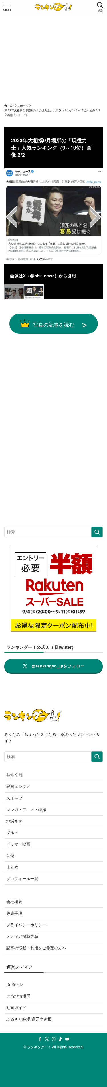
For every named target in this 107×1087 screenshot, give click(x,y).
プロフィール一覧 (22, 878)
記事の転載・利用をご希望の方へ (36, 947)
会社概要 (14, 901)
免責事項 (14, 913)
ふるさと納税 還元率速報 (28, 1019)
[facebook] (40, 1039)
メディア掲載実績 (22, 936)
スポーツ (14, 798)
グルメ (12, 832)
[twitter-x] (46, 1039)
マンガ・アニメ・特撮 (26, 809)
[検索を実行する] (97, 532)
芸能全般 (14, 775)
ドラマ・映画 (18, 844)
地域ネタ (14, 821)
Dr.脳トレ (14, 984)
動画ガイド (16, 1007)
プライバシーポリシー (26, 924)
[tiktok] (60, 1039)
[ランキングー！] (53, 7)
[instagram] (53, 1039)
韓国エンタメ (18, 786)
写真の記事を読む (53, 324)
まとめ (12, 867)
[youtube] (67, 1039)
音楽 (10, 855)
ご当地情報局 (18, 996)
